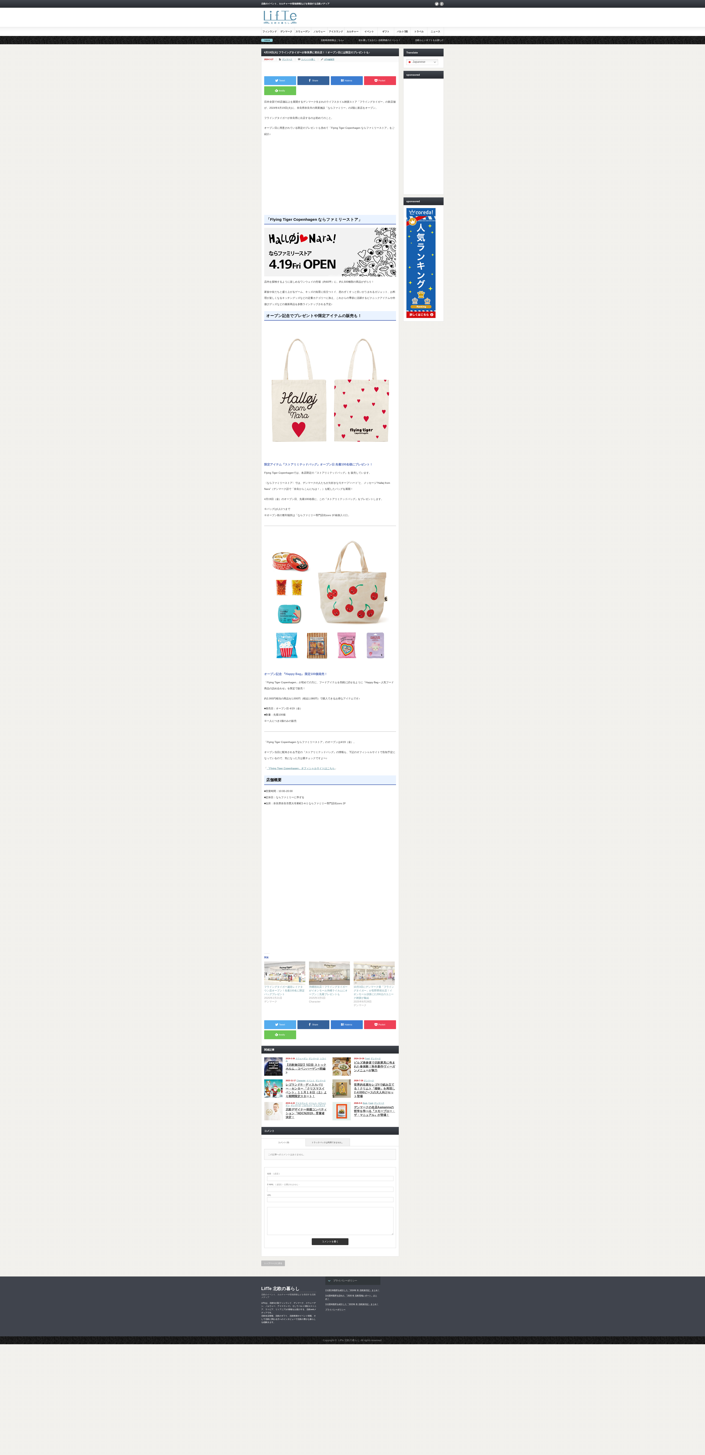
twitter (437, 4)
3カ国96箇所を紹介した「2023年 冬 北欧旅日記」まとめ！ (352, 1304)
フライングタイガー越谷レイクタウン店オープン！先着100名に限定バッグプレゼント (284, 990)
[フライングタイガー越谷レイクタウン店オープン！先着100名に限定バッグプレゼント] (284, 973)
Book (365, 1103)
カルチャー (353, 31)
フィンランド (270, 31)
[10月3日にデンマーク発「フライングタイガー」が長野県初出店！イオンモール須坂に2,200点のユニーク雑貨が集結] (374, 973)
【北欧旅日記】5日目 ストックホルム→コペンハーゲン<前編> (306, 1068)
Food (367, 1058)
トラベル (419, 31)
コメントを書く (308, 59)
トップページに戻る (273, 1263)
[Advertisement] (330, 179)
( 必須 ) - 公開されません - (283, 1184)
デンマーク (286, 31)
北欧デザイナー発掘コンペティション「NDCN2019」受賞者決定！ (306, 1113)
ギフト (385, 31)
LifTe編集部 (329, 59)
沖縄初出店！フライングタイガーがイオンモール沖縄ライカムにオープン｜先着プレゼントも (328, 990)
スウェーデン (303, 31)
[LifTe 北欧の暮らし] (279, 24)
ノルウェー (319, 31)
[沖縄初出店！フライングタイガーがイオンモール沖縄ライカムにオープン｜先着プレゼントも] (329, 973)
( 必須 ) (273, 1174)
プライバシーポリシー (335, 1309)
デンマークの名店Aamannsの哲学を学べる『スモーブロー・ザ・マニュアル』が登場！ (374, 1111)
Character (301, 1080)
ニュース (435, 31)
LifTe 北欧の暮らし (280, 1288)
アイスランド (336, 31)
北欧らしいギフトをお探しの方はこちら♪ (298, 40)
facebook (442, 4)
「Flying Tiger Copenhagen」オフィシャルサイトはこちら (301, 768)
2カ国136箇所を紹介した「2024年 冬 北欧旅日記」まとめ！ (352, 1290)
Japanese (418, 61)
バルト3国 (402, 31)
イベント (369, 31)
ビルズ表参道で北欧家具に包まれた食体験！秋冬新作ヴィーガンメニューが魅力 (374, 1066)
